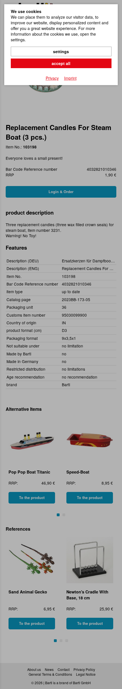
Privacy (52, 78)
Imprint (70, 78)
